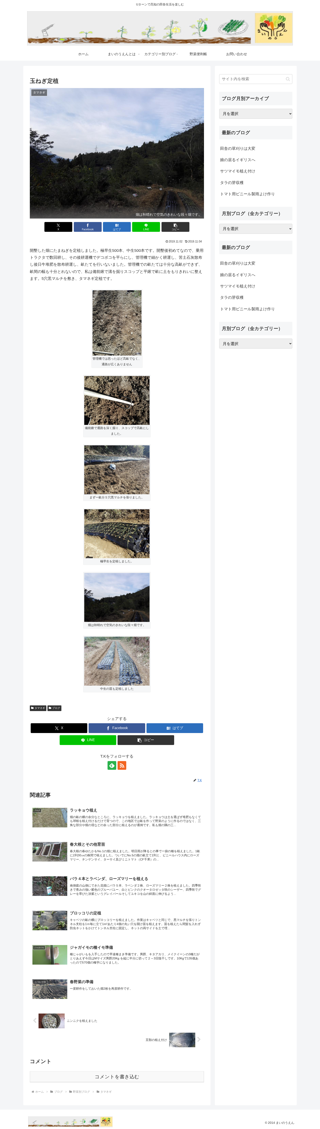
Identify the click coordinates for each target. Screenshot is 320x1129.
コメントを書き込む (117, 1076)
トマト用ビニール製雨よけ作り (247, 194)
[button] (175, 227)
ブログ (56, 708)
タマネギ (40, 708)
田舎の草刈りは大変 (237, 148)
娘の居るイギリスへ (237, 160)
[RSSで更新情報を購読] (122, 765)
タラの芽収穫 (232, 182)
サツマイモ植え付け (237, 171)
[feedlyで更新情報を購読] (112, 765)
